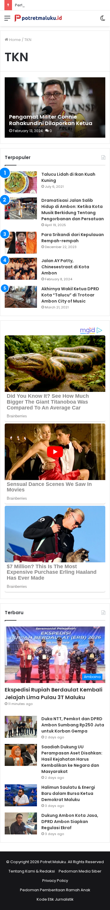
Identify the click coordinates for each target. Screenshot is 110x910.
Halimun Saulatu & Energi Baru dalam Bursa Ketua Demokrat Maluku (68, 793)
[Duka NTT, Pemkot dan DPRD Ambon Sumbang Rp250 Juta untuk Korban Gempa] (21, 727)
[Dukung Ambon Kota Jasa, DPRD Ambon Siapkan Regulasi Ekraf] (21, 823)
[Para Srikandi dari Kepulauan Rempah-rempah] (21, 243)
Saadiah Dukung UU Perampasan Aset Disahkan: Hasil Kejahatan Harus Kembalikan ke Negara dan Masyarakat (71, 759)
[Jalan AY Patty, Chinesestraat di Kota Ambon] (21, 269)
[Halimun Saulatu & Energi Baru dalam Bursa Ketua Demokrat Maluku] (21, 795)
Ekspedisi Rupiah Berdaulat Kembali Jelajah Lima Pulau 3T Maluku (53, 693)
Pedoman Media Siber (80, 871)
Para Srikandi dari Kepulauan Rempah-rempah (72, 238)
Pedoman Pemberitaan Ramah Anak (55, 890)
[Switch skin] (103, 20)
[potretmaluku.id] (38, 18)
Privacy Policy (55, 880)
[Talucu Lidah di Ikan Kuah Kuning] (21, 182)
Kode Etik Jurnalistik (55, 899)
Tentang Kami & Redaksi (32, 871)
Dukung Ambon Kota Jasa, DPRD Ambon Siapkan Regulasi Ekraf (69, 821)
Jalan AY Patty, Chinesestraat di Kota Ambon (65, 267)
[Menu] (7, 20)
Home (14, 39)
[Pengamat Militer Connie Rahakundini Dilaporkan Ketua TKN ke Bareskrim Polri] (55, 107)
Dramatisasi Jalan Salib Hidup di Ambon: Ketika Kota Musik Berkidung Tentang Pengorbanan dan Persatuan (72, 209)
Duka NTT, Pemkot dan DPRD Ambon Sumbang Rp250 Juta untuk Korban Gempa (72, 725)
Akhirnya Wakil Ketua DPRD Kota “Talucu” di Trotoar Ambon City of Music (70, 295)
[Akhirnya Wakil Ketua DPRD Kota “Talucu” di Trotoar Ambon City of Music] (21, 297)
